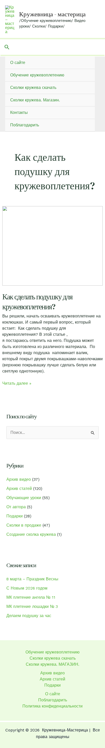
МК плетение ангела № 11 (30, 597)
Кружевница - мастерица (52, 14)
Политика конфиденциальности (52, 706)
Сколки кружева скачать (33, 87)
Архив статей (19, 488)
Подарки (14, 516)
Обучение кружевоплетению (37, 75)
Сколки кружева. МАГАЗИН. (52, 664)
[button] (7, 47)
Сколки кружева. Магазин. (35, 100)
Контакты (19, 112)
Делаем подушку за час (28, 615)
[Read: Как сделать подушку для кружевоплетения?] (52, 245)
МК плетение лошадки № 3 (32, 606)
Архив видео (18, 479)
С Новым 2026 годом (26, 588)
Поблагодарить (24, 125)
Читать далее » (16, 383)
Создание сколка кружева (31, 534)
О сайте (17, 62)
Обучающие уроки (23, 497)
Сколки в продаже (23, 525)
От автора (16, 506)
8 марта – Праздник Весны (32, 579)
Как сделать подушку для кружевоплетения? (37, 301)
